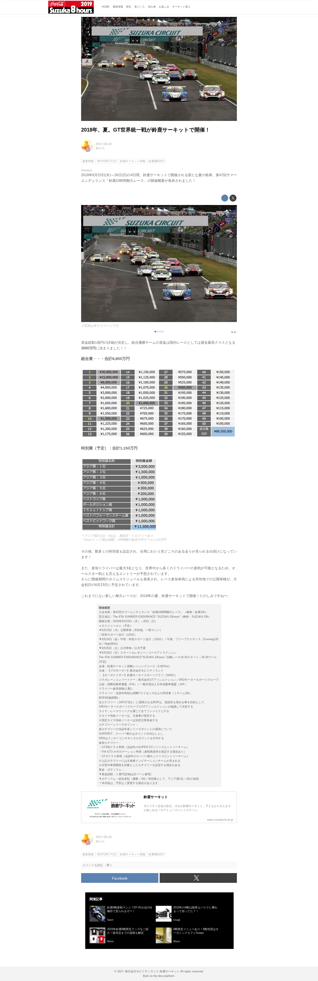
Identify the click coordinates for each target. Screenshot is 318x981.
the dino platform (163, 976)
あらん (100, 148)
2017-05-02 (104, 144)
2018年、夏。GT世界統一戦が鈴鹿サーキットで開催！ (145, 130)
